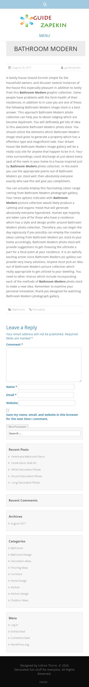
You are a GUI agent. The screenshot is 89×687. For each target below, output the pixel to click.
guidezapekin (73, 67)
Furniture (16, 574)
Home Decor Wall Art (23, 463)
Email (11, 395)
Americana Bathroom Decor (28, 456)
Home (43, 682)
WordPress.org (20, 644)
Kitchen (15, 587)
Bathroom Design (21, 554)
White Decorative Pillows (26, 469)
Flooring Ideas (19, 567)
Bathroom (18, 309)
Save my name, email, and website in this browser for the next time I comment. (42, 417)
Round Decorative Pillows (26, 476)
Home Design (19, 580)
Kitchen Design (20, 593)
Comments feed (20, 638)
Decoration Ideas (21, 561)
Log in (14, 625)
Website (12, 403)
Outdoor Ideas (19, 600)
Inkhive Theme (47, 665)
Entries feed (18, 631)
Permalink (38, 309)
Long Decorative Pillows (25, 482)
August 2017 (18, 523)
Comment (14, 344)
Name (11, 387)
